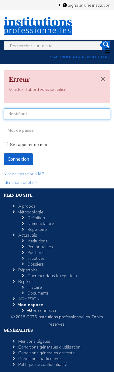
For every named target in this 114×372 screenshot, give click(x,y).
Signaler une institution (88, 5)
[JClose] (103, 79)
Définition (35, 218)
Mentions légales (33, 341)
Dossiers (35, 264)
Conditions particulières (40, 359)
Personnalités (39, 247)
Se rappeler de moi (28, 145)
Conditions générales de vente (45, 353)
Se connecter (44, 310)
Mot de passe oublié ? (24, 174)
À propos (26, 206)
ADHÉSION (28, 299)
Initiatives (35, 258)
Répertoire (36, 229)
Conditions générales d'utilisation (49, 347)
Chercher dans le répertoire (52, 276)
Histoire (34, 287)
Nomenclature (40, 224)
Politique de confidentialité (42, 364)
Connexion (18, 159)
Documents (37, 293)
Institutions (37, 241)
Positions (35, 253)
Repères (25, 281)
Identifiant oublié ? (20, 182)
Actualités (27, 235)
